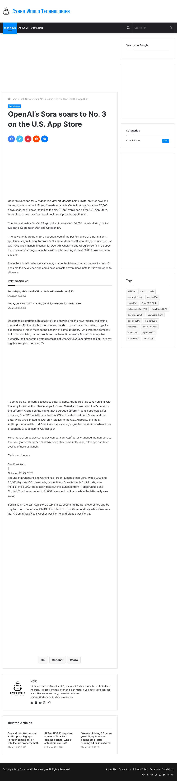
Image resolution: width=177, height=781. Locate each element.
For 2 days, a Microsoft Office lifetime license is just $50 (40, 291)
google (134, 320)
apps (132, 303)
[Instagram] (45, 703)
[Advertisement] (60, 62)
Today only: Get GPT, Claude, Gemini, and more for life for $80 (44, 303)
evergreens (135, 315)
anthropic (135, 297)
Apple (152, 297)
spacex (133, 338)
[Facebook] (37, 703)
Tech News (10, 27)
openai (58, 660)
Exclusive (155, 315)
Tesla (148, 338)
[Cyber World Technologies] (37, 11)
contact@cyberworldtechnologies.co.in (52, 697)
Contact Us (37, 27)
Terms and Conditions (162, 769)
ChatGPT (149, 303)
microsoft (150, 326)
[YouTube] (41, 703)
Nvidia (133, 332)
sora (75, 660)
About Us (23, 27)
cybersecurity (137, 309)
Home (13, 99)
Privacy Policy (140, 769)
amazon (147, 291)
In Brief (151, 320)
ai (44, 660)
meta (133, 326)
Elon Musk (159, 309)
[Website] (33, 703)
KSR (34, 681)
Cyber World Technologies (34, 769)
